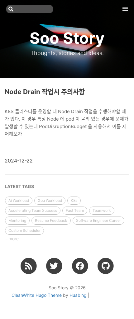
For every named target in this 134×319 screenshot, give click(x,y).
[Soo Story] (28, 266)
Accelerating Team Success (32, 210)
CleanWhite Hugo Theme (37, 295)
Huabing (78, 295)
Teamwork (102, 210)
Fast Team (75, 210)
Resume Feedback (51, 220)
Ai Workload (18, 200)
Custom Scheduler (24, 230)
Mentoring (17, 220)
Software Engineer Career (98, 220)
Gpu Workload (50, 200)
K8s (74, 200)
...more (12, 238)
